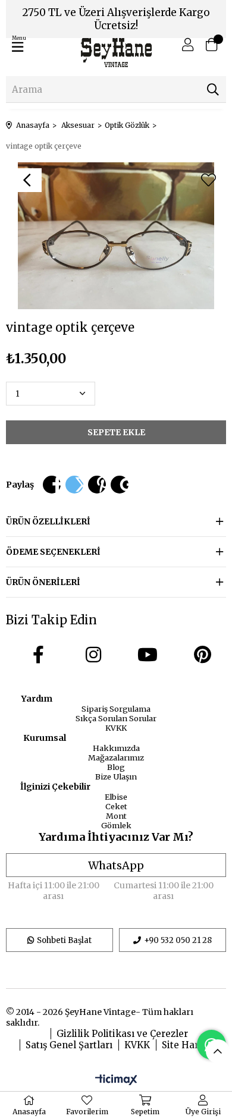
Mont (116, 816)
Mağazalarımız (116, 757)
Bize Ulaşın (116, 776)
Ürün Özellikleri (48, 521)
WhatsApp (116, 865)
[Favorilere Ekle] (208, 180)
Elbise (116, 796)
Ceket (116, 806)
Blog (116, 767)
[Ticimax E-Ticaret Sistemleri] (116, 1080)
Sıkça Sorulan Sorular (116, 718)
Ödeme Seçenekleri (53, 551)
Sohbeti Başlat (64, 940)
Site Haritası (190, 1045)
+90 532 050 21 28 (178, 940)
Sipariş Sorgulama (116, 708)
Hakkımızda (116, 748)
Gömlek (116, 825)
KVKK (116, 728)
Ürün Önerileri (43, 582)
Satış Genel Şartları (69, 1045)
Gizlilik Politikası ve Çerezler (122, 1033)
